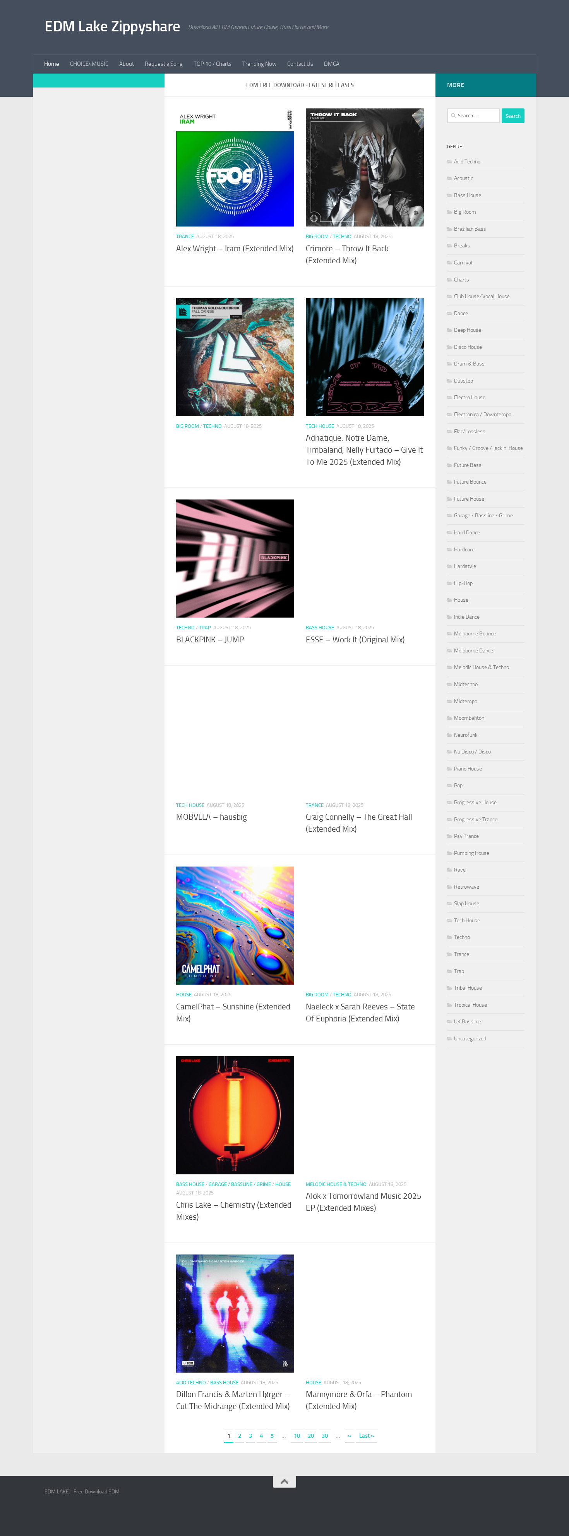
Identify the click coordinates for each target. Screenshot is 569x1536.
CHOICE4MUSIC (89, 63)
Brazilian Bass (470, 229)
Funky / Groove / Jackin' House (488, 448)
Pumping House (471, 853)
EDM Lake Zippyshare (112, 26)
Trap (205, 627)
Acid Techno (191, 1382)
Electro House (469, 397)
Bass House (320, 627)
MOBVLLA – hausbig (211, 817)
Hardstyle (465, 566)
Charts (461, 279)
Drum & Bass (469, 363)
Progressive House (475, 802)
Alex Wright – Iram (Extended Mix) (235, 248)
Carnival (463, 262)
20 (311, 1435)
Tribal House (468, 988)
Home (51, 63)
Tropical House (470, 1005)
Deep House (467, 330)
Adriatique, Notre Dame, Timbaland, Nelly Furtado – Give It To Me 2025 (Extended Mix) (364, 450)
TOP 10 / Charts (212, 63)
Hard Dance (467, 532)
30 (325, 1435)
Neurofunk (466, 735)
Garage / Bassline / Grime (240, 1184)
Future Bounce (470, 482)
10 (297, 1435)
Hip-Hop (463, 583)
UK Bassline (467, 1021)
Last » (366, 1435)
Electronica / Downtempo (482, 414)
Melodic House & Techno (336, 1184)
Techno (342, 236)
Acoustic (463, 178)
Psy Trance (466, 836)
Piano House (468, 768)
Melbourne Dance (473, 650)
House (184, 994)
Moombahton (469, 718)
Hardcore (464, 549)
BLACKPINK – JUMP (210, 639)
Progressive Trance (475, 819)
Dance (461, 313)
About (126, 63)
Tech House (320, 426)
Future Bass (468, 465)
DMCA (331, 63)
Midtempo (465, 701)
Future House (469, 499)
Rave (460, 870)
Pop (458, 785)
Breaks (462, 245)
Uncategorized (470, 1038)
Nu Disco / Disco (472, 751)
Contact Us (300, 63)
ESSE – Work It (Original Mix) (355, 639)
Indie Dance (467, 617)
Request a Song (164, 63)
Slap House (466, 903)
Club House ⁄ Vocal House (482, 296)
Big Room (317, 236)
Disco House (468, 347)
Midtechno (466, 684)
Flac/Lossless (469, 431)
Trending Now (259, 63)
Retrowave (466, 887)
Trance (185, 236)
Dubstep (463, 381)
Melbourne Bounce (475, 633)
